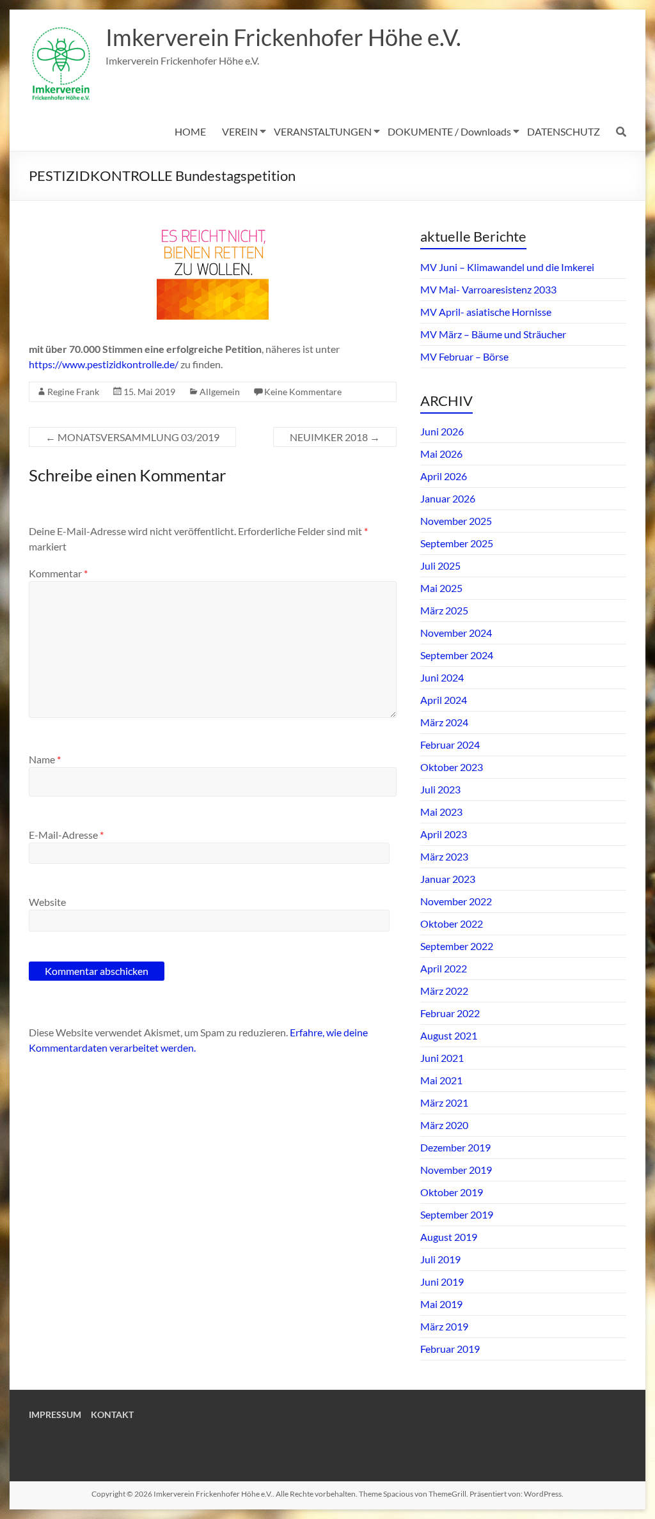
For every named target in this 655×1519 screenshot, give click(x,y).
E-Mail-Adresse (66, 835)
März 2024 (444, 722)
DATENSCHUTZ (563, 131)
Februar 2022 (450, 1013)
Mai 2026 (441, 454)
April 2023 (443, 834)
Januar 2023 (447, 879)
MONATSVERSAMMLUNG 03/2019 (132, 437)
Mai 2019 (441, 1304)
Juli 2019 (440, 1259)
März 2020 (444, 1125)
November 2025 (456, 521)
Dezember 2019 (455, 1147)
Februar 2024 (450, 744)
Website (47, 902)
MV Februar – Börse (464, 356)
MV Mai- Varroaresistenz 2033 (488, 289)
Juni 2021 (442, 1058)
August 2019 (448, 1237)
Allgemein (220, 391)
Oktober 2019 (451, 1192)
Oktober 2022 (451, 923)
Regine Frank (73, 391)
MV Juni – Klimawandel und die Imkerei (507, 267)
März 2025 (444, 610)
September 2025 (456, 543)
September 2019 (456, 1214)
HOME (190, 131)
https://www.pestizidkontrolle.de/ (103, 364)
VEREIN (240, 131)
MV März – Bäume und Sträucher (493, 334)
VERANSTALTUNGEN (323, 131)
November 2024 (456, 633)
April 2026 (443, 476)
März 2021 (444, 1102)
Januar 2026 (447, 498)
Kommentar (58, 573)
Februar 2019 (450, 1349)
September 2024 (456, 655)
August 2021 (448, 1035)
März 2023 (444, 856)
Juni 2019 (442, 1281)
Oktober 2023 (451, 767)
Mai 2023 (441, 812)
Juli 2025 (440, 565)
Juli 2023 (440, 789)
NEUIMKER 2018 (335, 437)
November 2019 (456, 1170)
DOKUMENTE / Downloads (449, 131)
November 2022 (456, 901)
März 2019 (444, 1326)
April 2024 (443, 700)
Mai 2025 (441, 588)
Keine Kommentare (303, 391)
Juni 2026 (442, 431)
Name (45, 759)
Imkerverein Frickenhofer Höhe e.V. (283, 37)
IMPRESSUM (55, 1414)
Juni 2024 (442, 677)
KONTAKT (112, 1414)
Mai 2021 (441, 1080)
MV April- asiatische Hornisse (485, 312)
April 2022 (443, 968)
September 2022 (456, 946)
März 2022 (444, 991)
